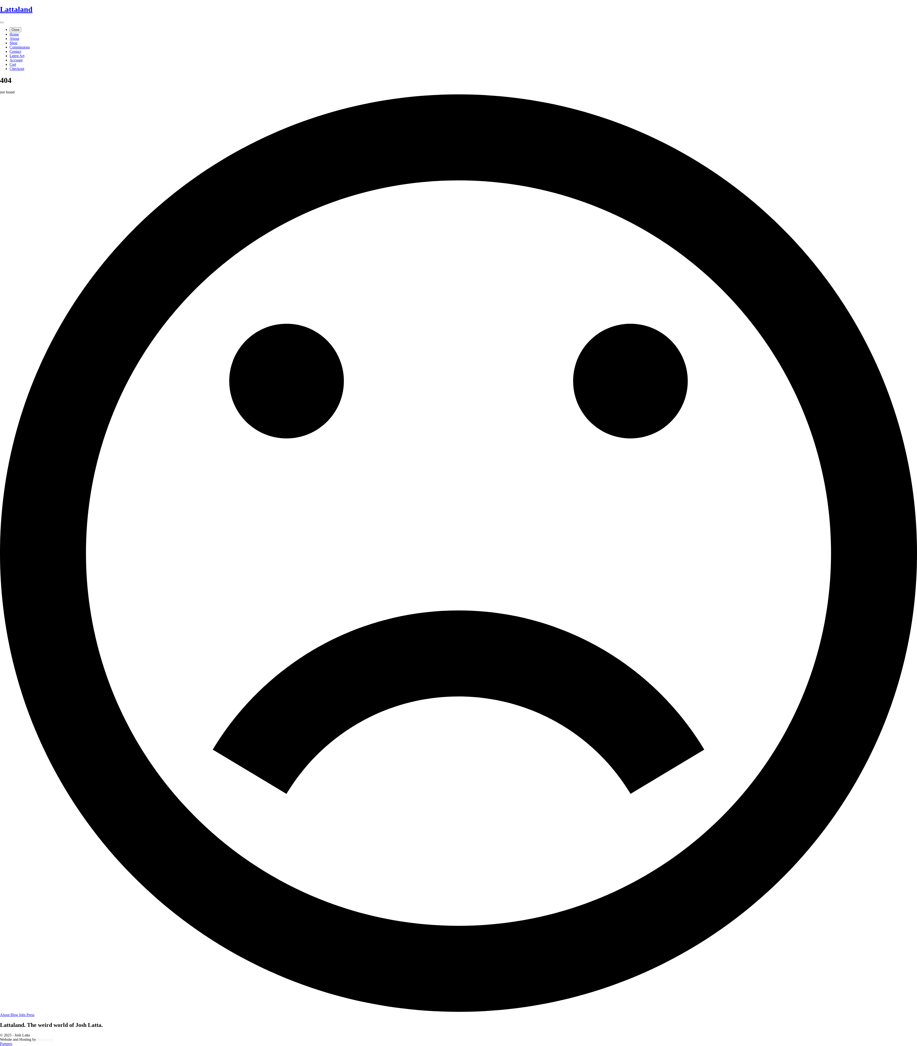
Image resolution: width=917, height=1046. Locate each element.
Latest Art (17, 56)
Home (14, 34)
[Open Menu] (2, 22)
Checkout (17, 69)
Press (30, 1015)
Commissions (20, 47)
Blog (15, 1015)
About (14, 39)
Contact (15, 51)
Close (15, 30)
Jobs (23, 1015)
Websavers (45, 1039)
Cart (13, 64)
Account (16, 60)
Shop (13, 43)
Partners (6, 1044)
